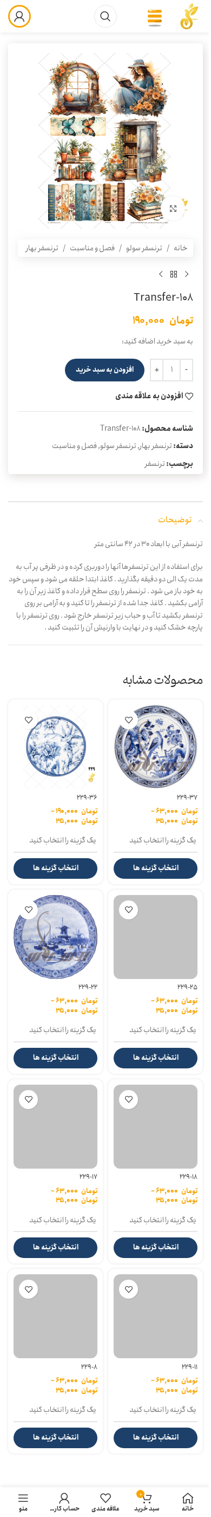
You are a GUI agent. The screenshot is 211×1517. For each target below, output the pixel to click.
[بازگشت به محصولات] (173, 274)
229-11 (189, 1367)
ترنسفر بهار (42, 248)
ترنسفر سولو (144, 248)
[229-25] (155, 937)
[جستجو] (105, 16)
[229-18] (155, 1127)
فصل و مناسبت (92, 248)
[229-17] (55, 1127)
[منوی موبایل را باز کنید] (154, 16)
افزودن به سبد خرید (105, 369)
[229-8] (55, 1316)
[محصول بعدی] (160, 274)
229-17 (88, 1177)
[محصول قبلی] (186, 274)
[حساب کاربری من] (19, 16)
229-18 (188, 1177)
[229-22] (55, 937)
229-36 (87, 798)
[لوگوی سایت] (189, 16)
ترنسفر (155, 464)
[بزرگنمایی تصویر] (173, 208)
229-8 (89, 1367)
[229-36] (55, 747)
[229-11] (155, 1316)
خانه (181, 248)
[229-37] (155, 747)
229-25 (187, 987)
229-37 (187, 798)
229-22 (87, 987)
